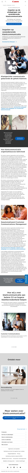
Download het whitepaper (8, 41)
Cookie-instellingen (20, 461)
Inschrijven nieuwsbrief (20, 138)
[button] (26, 279)
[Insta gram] (10, 467)
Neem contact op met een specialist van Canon (14, 418)
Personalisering (6, 387)
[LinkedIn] (14, 467)
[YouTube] (20, 467)
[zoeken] (5, 2)
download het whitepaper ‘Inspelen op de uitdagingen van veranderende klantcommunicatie (13, 108)
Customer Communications (10, 334)
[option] (14, 327)
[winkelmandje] (2, 2)
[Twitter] (17, 467)
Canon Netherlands (13, 464)
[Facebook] (7, 467)
